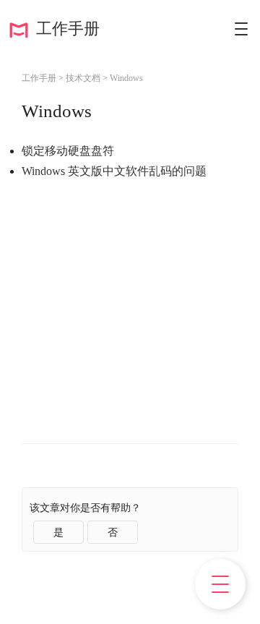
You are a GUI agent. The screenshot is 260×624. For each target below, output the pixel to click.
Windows (126, 78)
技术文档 (83, 78)
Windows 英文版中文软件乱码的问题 (114, 171)
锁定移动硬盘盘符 (68, 151)
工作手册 (63, 29)
